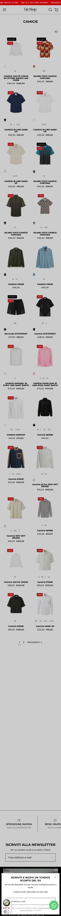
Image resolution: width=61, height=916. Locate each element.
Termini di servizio (26, 910)
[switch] (6, 911)
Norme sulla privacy (45, 908)
